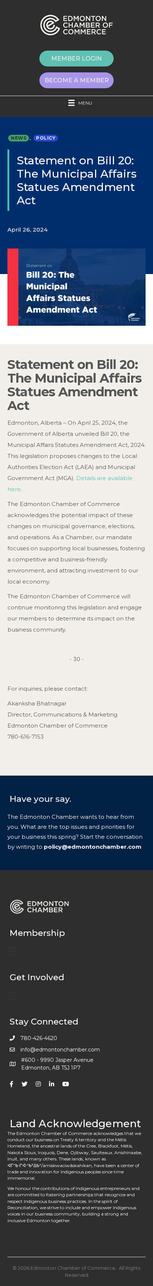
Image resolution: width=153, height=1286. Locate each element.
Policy (45, 138)
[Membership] (12, 951)
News (18, 138)
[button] (76, 58)
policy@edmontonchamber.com (92, 846)
